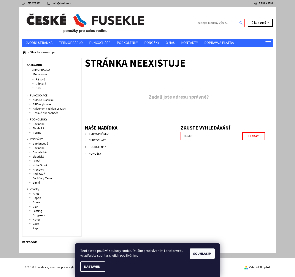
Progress (39, 215)
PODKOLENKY (127, 42)
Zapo (36, 228)
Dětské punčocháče (46, 113)
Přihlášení (266, 3)
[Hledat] (241, 23)
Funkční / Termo (43, 178)
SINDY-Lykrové (42, 104)
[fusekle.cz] (85, 22)
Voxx (36, 224)
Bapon (37, 198)
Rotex (36, 220)
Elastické (38, 128)
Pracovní (38, 170)
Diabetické (40, 152)
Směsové (39, 174)
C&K (35, 207)
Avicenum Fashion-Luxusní (49, 109)
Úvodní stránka (38, 42)
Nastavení (93, 266)
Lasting (37, 211)
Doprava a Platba (219, 42)
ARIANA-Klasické (43, 100)
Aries (36, 194)
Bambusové (40, 144)
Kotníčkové (40, 165)
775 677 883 (33, 3)
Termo (37, 133)
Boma (36, 202)
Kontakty (189, 42)
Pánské (40, 79)
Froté (36, 161)
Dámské (41, 84)
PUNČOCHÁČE (99, 42)
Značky (34, 189)
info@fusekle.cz (62, 3)
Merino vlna (40, 74)
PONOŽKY (151, 42)
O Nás (170, 42)
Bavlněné (39, 124)
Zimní (36, 183)
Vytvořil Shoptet (259, 267)
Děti (38, 88)
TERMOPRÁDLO (71, 42)
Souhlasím (202, 253)
